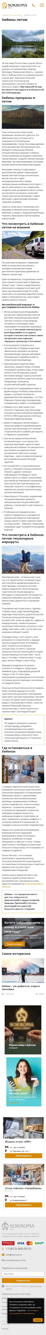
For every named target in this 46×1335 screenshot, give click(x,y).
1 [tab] (19, 994)
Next (41, 970)
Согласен (37, 1320)
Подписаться (23, 1280)
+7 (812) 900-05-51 (19, 1249)
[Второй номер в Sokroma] (23, 1029)
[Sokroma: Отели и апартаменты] (18, 1226)
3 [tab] (27, 994)
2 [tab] (23, 994)
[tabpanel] (23, 978)
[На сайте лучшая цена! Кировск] (23, 1081)
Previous (4, 970)
